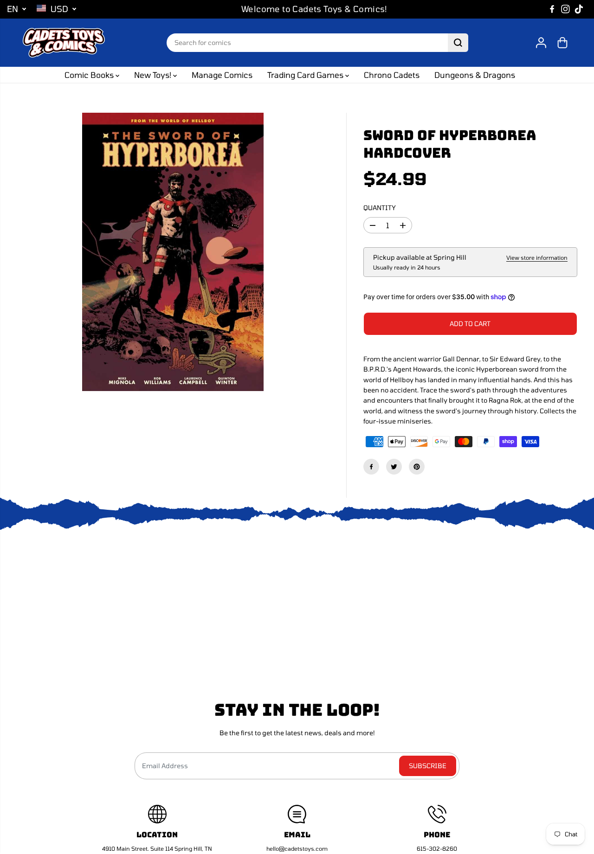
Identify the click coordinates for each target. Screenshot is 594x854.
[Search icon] (458, 42)
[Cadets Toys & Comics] (63, 42)
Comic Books (90, 74)
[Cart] (562, 42)
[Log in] (541, 42)
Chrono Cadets (392, 74)
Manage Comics (222, 74)
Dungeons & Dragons (474, 74)
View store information (537, 257)
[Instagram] (565, 9)
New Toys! (153, 74)
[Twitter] (394, 467)
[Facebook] (552, 9)
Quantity (379, 208)
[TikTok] (579, 9)
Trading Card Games (306, 74)
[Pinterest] (417, 467)
